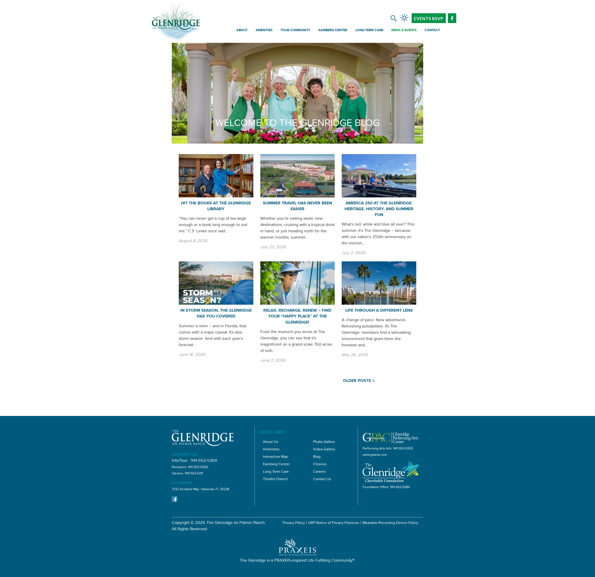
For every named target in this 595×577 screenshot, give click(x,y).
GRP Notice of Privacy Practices (333, 523)
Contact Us (322, 480)
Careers (319, 472)
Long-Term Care (369, 30)
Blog (317, 457)
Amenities (264, 30)
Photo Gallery (324, 442)
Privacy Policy (294, 523)
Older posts (357, 381)
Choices (319, 465)
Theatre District (275, 480)
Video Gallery (324, 450)
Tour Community (295, 30)
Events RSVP (428, 18)
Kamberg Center (332, 30)
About (242, 30)
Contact (432, 30)
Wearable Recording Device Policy (390, 523)
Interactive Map (275, 457)
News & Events (403, 30)
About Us (270, 442)
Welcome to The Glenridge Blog (297, 124)
